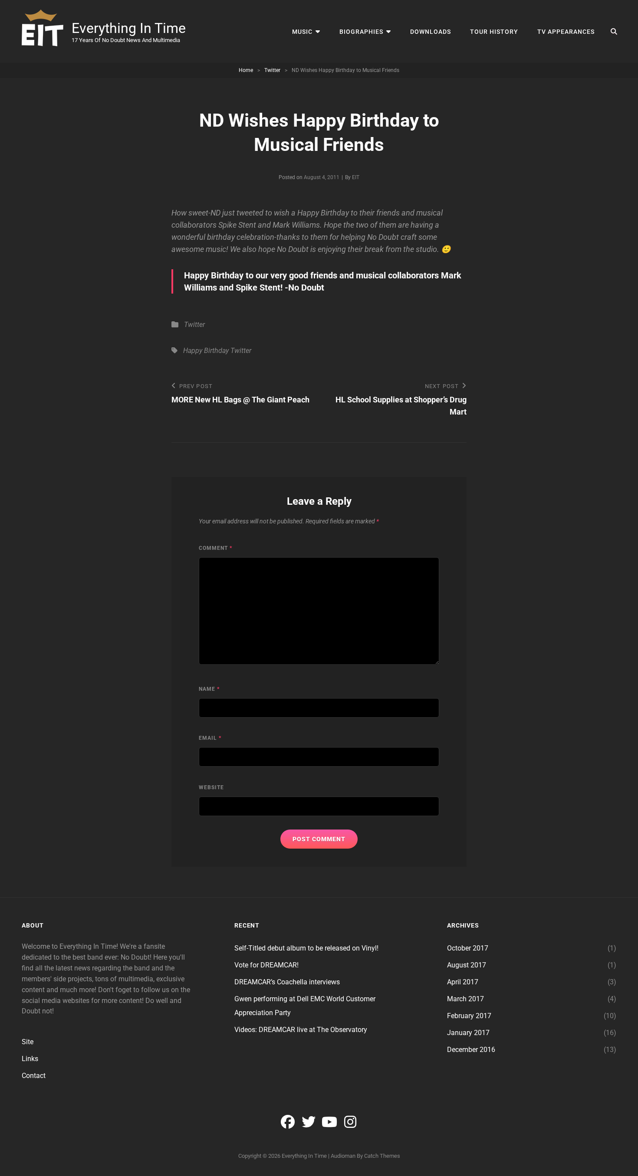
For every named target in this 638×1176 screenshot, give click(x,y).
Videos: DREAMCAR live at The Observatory (300, 1030)
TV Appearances (566, 31)
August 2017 (466, 965)
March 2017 (465, 999)
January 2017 (468, 1033)
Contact (34, 1075)
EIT (355, 177)
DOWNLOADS (430, 31)
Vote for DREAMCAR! (266, 965)
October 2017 (467, 948)
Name (209, 689)
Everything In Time (129, 28)
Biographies (361, 31)
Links (30, 1059)
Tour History (494, 31)
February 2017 (469, 1016)
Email (210, 738)
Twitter (272, 70)
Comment (215, 548)
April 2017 (462, 982)
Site (27, 1042)
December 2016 (471, 1049)
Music (302, 31)
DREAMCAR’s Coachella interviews (287, 982)
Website (211, 787)
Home (246, 70)
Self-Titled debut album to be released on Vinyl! (306, 948)
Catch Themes (382, 1156)
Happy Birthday (206, 350)
